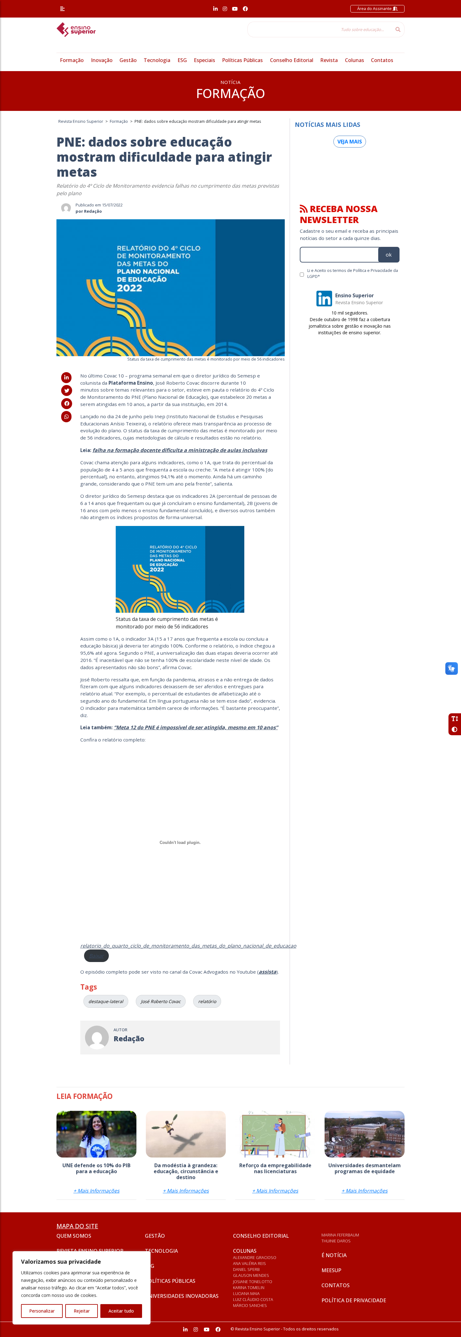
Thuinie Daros (336, 1241)
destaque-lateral (105, 1001)
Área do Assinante (375, 8)
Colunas (354, 60)
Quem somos (73, 1235)
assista (267, 971)
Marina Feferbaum (340, 1235)
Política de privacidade (353, 1300)
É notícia (334, 1255)
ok (389, 254)
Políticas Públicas (242, 60)
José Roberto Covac (161, 1001)
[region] (82, 1287)
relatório (207, 1001)
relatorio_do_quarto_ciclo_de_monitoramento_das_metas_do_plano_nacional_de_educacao (188, 945)
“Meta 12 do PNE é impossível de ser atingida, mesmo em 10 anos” (196, 727)
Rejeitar (82, 1311)
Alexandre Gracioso (254, 1257)
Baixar (96, 955)
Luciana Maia (246, 1293)
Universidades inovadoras (182, 1296)
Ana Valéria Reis (249, 1263)
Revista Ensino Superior (90, 1250)
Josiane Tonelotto (252, 1281)
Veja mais (349, 141)
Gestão (128, 60)
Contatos (382, 60)
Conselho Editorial (291, 60)
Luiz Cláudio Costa (253, 1299)
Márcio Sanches (250, 1305)
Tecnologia (157, 60)
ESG (182, 60)
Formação (72, 60)
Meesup (331, 1270)
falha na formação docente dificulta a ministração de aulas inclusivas (180, 450)
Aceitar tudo (121, 1311)
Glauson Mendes (251, 1275)
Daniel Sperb (246, 1269)
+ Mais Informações (96, 1190)
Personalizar (42, 1311)
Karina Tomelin (248, 1287)
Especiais (204, 60)
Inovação (102, 60)
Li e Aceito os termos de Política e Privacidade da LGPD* (352, 273)
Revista (329, 60)
